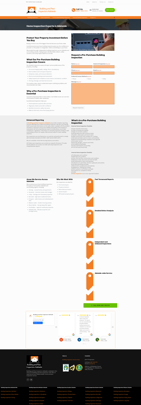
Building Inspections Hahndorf (8, 391)
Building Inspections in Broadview (37, 394)
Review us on (37, 322)
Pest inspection (77, 173)
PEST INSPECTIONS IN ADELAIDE (34, 2)
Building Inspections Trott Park (65, 400)
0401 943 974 (93, 362)
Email (89, 79)
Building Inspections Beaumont (93, 391)
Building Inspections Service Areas (71, 359)
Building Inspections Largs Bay (121, 400)
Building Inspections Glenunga (93, 400)
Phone (74, 79)
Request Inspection (78, 108)
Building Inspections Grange (121, 394)
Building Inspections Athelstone (37, 391)
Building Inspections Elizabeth (36, 400)
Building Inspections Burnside (93, 394)
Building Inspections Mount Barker (9, 394)
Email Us (92, 364)
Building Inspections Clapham (64, 397)
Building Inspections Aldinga (64, 391)
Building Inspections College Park (93, 397)
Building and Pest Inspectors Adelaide (39, 123)
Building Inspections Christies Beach (66, 394)
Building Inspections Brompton (37, 397)
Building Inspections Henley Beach (122, 397)
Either (104, 79)
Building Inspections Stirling (8, 397)
